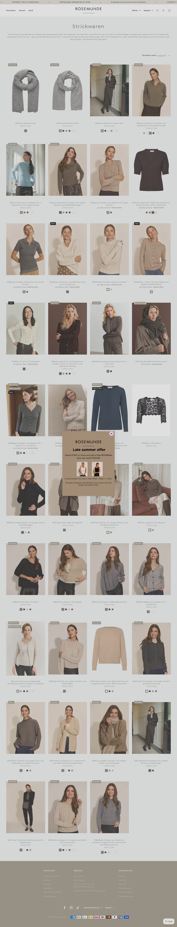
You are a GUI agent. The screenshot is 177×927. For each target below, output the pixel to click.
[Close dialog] (111, 434)
